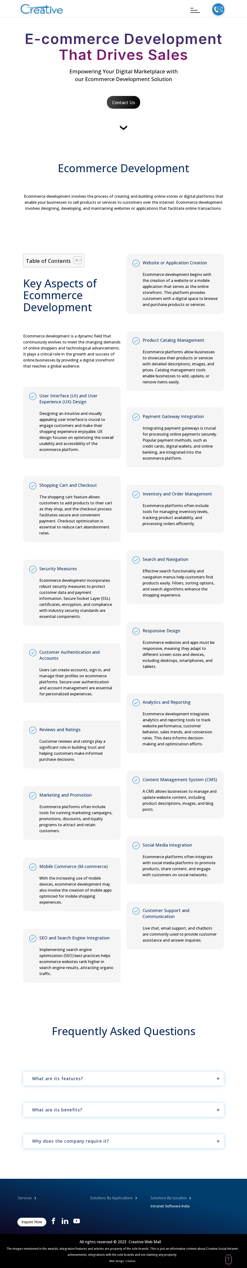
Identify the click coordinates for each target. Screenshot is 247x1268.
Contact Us (123, 102)
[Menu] (193, 10)
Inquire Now (31, 1222)
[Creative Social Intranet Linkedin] (65, 1222)
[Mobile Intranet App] (42, 13)
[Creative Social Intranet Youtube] (76, 1222)
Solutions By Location (169, 1198)
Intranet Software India (170, 1206)
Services (25, 1198)
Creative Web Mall (145, 1241)
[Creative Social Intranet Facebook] (54, 1222)
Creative (130, 1261)
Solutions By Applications (111, 1198)
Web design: (117, 1261)
